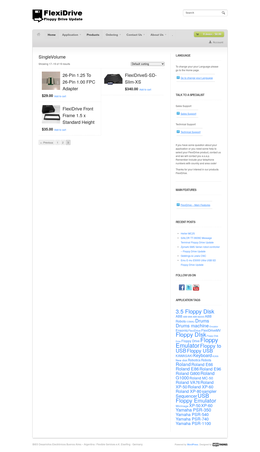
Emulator (213, 326)
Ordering (110, 36)
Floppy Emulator (197, 342)
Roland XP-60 (200, 386)
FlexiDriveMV (211, 330)
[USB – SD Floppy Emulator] (57, 21)
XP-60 (206, 405)
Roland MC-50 (201, 377)
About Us (155, 36)
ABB (179, 316)
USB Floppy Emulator (196, 397)
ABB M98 (187, 316)
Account (218, 42)
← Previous (46, 142)
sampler (209, 391)
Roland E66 (202, 364)
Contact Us (132, 36)
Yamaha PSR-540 (192, 414)
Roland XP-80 (188, 391)
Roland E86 (187, 368)
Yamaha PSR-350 (193, 409)
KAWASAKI (184, 355)
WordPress (192, 444)
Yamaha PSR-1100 (193, 423)
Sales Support (188, 113)
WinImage (182, 406)
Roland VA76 (188, 382)
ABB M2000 (198, 316)
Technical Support (190, 132)
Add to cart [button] (60, 96)
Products (93, 34)
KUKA (215, 356)
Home (52, 34)
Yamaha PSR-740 (192, 419)
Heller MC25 (188, 233)
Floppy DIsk (191, 334)
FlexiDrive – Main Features (195, 205)
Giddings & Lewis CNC (193, 255)
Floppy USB (200, 350)
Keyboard (202, 355)
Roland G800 (188, 373)
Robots (206, 360)
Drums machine (192, 325)
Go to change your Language (197, 78)
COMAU (190, 321)
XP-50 (194, 405)
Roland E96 (210, 369)
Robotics (194, 360)
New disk (181, 360)
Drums (202, 320)
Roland (183, 364)
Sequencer (186, 396)
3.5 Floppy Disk (195, 311)
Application (68, 36)
